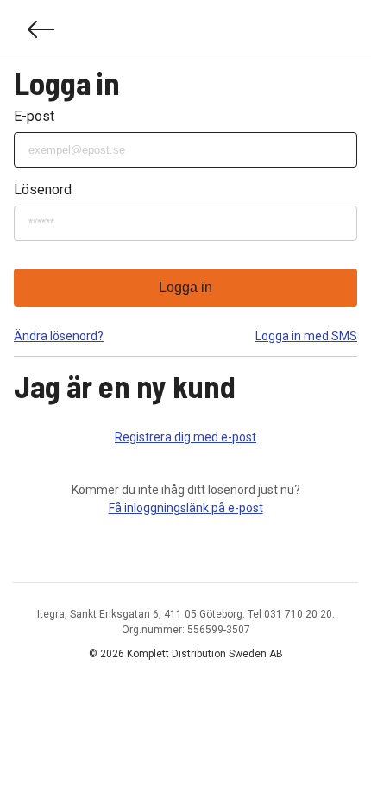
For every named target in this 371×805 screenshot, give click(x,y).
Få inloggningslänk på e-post (186, 508)
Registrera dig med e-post (185, 437)
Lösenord (43, 189)
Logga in (185, 287)
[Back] (41, 29)
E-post (34, 116)
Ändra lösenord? (59, 336)
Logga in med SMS (306, 336)
